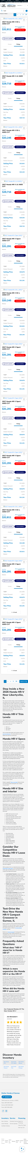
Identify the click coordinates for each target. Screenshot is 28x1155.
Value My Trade (22, 1125)
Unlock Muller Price (20, 30)
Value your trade (14, 782)
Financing (21, 1118)
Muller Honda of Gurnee (3, 1141)
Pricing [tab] (18, 44)
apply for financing (7, 734)
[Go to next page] (23, 14)
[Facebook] (3, 1111)
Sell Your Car (21, 1127)
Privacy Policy (6, 1141)
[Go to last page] (26, 14)
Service (12, 1118)
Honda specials (11, 932)
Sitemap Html (17, 1141)
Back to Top (23, 681)
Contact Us (7, 1097)
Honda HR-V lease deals (8, 868)
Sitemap (13, 1141)
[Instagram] (6, 1111)
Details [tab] (10, 44)
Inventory (5, 1118)
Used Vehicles (4, 1123)
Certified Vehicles (5, 1126)
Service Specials (14, 1123)
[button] (24, 20)
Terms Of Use (10, 1141)
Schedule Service (14, 1121)
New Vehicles (4, 1121)
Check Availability (20, 38)
